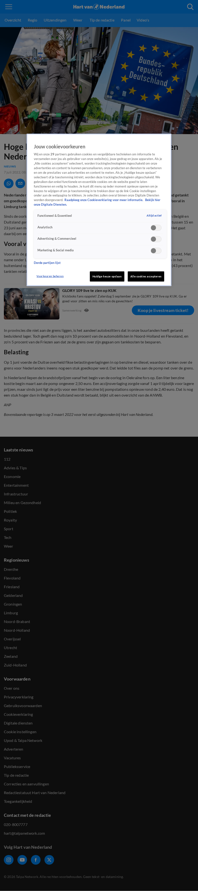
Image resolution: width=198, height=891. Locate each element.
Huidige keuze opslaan (107, 276)
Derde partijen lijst (47, 263)
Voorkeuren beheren (50, 276)
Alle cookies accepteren (146, 276)
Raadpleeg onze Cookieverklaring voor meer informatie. (104, 200)
